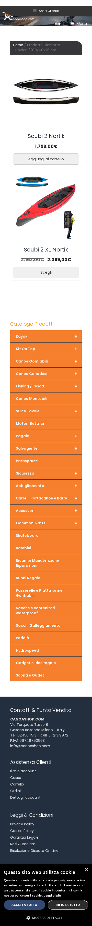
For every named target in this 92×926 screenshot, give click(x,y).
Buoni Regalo (28, 577)
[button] (46, 917)
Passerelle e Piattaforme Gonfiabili (39, 593)
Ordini (15, 790)
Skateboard (27, 535)
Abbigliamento (46, 485)
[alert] (46, 895)
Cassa (15, 777)
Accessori (46, 510)
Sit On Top (46, 348)
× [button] (86, 870)
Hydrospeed (27, 650)
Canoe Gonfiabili (46, 361)
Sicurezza (46, 473)
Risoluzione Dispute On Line (34, 850)
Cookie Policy (22, 830)
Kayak (46, 336)
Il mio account (23, 771)
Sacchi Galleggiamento (38, 625)
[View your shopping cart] (57, 23)
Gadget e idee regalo (36, 662)
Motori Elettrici (30, 423)
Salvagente (46, 448)
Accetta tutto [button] (24, 905)
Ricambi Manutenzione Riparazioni (37, 563)
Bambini (23, 548)
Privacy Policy (22, 824)
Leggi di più (52, 895)
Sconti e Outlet (30, 675)
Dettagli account (25, 797)
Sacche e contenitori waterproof (35, 610)
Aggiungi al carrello (46, 159)
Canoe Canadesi (46, 373)
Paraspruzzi (27, 460)
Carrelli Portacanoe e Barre (46, 498)
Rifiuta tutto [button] (68, 905)
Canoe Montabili (31, 398)
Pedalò (22, 637)
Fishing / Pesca (46, 386)
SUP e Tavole (46, 411)
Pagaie (46, 436)
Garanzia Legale (24, 837)
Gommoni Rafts (46, 523)
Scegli (46, 272)
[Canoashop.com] (18, 16)
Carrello (17, 784)
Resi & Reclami (23, 843)
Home (18, 45)
